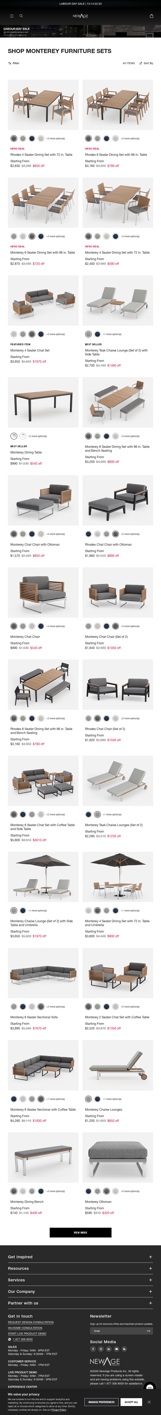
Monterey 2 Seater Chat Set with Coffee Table (117, 1017)
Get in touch (20, 1316)
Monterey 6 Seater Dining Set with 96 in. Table (42, 252)
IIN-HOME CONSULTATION (25, 1328)
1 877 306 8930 (114, 1383)
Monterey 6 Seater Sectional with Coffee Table (43, 1109)
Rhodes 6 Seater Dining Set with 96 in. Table (116, 155)
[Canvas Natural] (41, 138)
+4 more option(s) (55, 534)
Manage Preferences (101, 1402)
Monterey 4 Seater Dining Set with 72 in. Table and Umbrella (117, 923)
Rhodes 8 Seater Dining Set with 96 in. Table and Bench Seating (41, 731)
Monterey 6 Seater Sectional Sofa (34, 1017)
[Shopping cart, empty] (151, 17)
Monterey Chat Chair (25, 637)
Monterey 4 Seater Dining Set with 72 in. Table (117, 252)
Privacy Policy (58, 1409)
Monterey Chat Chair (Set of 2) (106, 637)
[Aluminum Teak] (13, 436)
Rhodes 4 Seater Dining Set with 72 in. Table (41, 155)
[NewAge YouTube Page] (117, 1349)
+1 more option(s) (112, 334)
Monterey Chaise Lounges (103, 1109)
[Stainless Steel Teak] (22, 436)
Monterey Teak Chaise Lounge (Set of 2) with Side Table (116, 352)
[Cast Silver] (22, 138)
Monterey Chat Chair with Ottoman (35, 544)
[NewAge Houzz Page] (124, 1349)
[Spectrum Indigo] (31, 138)
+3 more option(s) (55, 138)
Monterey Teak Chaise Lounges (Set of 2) (114, 825)
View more (80, 1232)
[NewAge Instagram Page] (101, 1349)
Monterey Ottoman (98, 1202)
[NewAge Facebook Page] (93, 1349)
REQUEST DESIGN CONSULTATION (31, 1322)
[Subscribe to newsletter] (148, 1331)
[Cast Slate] (13, 138)
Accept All (131, 1402)
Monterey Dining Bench (27, 1202)
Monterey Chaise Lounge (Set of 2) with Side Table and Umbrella (41, 923)
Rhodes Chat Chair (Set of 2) (105, 729)
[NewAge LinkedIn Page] (109, 1349)
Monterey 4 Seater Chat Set (29, 350)
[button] (80, 1257)
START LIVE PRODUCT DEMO (27, 1333)
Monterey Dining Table (26, 452)
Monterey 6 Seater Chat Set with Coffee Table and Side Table (42, 827)
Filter (16, 63)
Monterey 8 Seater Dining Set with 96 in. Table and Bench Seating (117, 448)
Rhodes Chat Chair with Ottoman (108, 544)
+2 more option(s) (37, 436)
